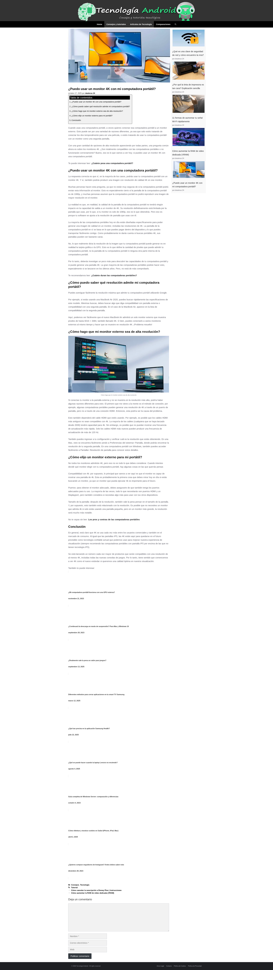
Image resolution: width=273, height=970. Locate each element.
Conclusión (76, 120)
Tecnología (84, 885)
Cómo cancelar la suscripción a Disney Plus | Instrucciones (96, 890)
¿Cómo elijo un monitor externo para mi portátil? (92, 116)
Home (99, 24)
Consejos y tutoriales (116, 24)
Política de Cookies (180, 966)
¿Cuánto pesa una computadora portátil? (112, 163)
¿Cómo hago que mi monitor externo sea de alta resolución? (97, 111)
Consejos (75, 885)
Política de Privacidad (195, 966)
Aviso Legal (160, 966)
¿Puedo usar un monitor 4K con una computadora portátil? (96, 102)
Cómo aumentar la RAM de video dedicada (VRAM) (92, 893)
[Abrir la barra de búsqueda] (175, 24)
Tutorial (74, 888)
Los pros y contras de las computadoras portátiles (114, 519)
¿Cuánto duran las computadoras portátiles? (114, 275)
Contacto (169, 966)
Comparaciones (163, 24)
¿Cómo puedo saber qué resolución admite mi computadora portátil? (100, 106)
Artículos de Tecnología (141, 24)
